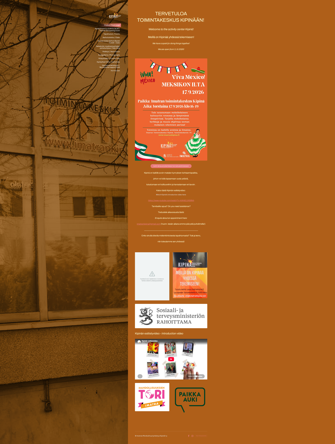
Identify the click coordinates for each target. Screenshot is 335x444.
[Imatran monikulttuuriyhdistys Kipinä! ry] (107, 14)
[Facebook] (189, 436)
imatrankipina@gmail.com (148, 224)
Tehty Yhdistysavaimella (201, 435)
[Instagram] (192, 436)
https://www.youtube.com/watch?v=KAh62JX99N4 (171, 200)
